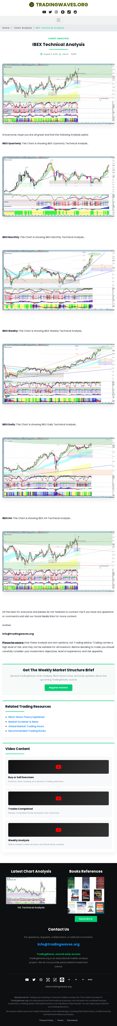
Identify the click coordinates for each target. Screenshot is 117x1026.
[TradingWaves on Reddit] (75, 12)
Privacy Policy (46, 1020)
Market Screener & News (23, 722)
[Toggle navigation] (58, 20)
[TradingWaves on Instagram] (56, 12)
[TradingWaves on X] (50, 12)
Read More (86, 918)
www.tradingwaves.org (58, 986)
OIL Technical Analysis (31, 907)
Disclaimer (72, 1020)
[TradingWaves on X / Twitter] (34, 979)
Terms (60, 1020)
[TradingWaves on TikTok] (69, 12)
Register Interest (58, 687)
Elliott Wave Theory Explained (26, 717)
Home (6, 27)
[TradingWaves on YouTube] (44, 12)
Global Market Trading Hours (26, 726)
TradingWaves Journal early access (58, 954)
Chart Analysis (23, 27)
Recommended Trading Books (27, 731)
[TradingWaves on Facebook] (63, 12)
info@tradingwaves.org (58, 944)
